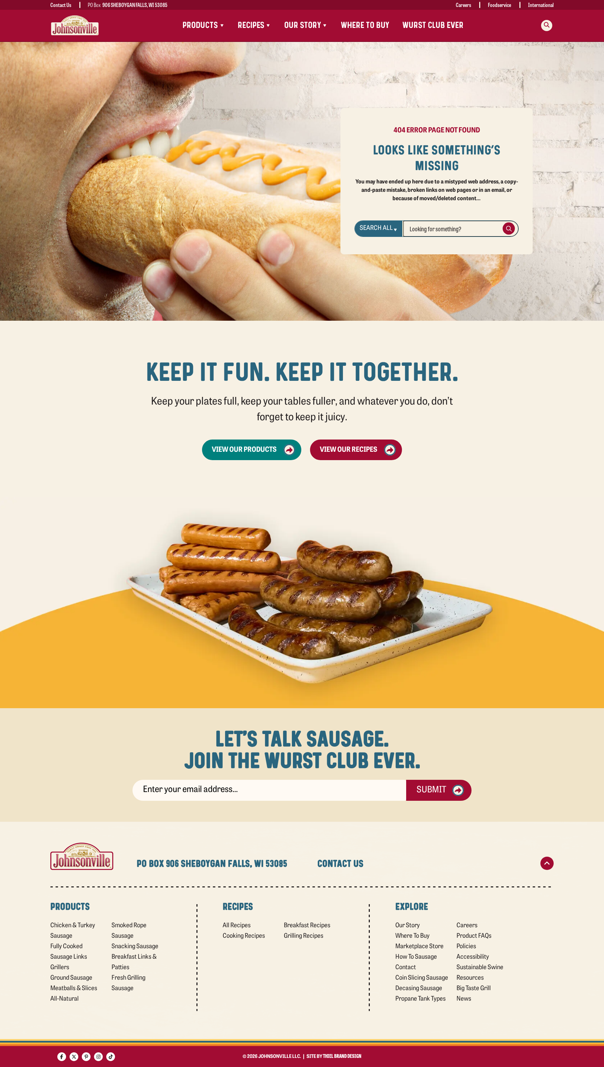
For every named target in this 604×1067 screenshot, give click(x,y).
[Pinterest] (86, 1056)
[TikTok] (110, 1056)
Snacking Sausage (135, 947)
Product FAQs (473, 936)
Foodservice (499, 5)
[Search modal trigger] (547, 25)
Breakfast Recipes (307, 926)
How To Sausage (416, 957)
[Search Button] (509, 229)
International (541, 5)
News (463, 999)
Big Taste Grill (473, 989)
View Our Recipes (348, 450)
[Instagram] (98, 1056)
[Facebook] (61, 1056)
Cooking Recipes (244, 936)
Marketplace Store (419, 947)
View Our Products (244, 450)
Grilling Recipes (303, 936)
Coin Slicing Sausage (421, 978)
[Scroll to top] (547, 863)
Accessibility (472, 957)
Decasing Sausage (418, 989)
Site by (334, 1056)
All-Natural (64, 999)
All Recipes (237, 926)
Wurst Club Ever (432, 25)
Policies (466, 947)
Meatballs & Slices (73, 989)
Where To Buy (365, 25)
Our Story (407, 926)
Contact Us (60, 5)
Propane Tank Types (420, 999)
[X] (74, 1056)
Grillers (59, 968)
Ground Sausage (71, 978)
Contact (405, 968)
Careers (463, 5)
